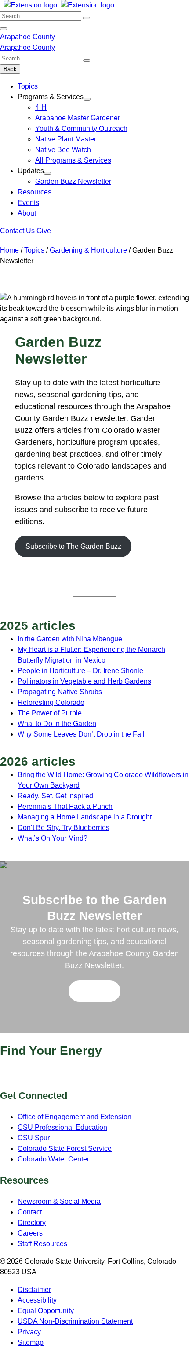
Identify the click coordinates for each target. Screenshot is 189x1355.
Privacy (29, 1332)
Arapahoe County (27, 37)
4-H (41, 107)
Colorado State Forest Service (65, 1148)
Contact (30, 1212)
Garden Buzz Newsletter (73, 181)
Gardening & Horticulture (88, 250)
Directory (32, 1222)
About (27, 213)
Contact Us (17, 231)
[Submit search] (86, 18)
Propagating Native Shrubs (60, 692)
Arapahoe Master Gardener (77, 118)
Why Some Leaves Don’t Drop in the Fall (81, 734)
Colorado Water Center (53, 1159)
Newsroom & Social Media (59, 1201)
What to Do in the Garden (57, 723)
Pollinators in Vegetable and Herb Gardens (84, 681)
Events (28, 202)
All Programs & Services (73, 160)
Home (9, 250)
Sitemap (31, 1342)
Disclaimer (34, 1289)
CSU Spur (34, 1138)
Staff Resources (42, 1243)
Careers (30, 1233)
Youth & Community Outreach (81, 128)
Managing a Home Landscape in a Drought (85, 817)
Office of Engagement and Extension (74, 1116)
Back (10, 69)
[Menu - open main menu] (3, 28)
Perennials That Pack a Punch (65, 806)
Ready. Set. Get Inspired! (56, 796)
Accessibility (37, 1300)
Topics (28, 86)
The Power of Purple (50, 713)
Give (43, 231)
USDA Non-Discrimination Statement (75, 1321)
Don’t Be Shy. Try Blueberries (63, 827)
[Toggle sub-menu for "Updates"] (47, 173)
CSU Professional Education (62, 1127)
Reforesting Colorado (51, 702)
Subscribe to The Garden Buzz (73, 546)
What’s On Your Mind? (52, 838)
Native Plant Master (65, 139)
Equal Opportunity (46, 1310)
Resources (34, 192)
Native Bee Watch (63, 149)
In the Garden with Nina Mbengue (70, 639)
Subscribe (94, 991)
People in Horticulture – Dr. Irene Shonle (80, 670)
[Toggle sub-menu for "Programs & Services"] (87, 99)
